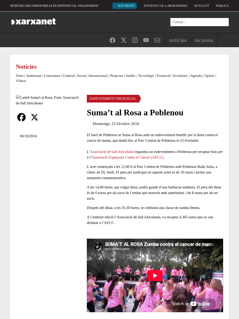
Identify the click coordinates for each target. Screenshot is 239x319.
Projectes (116, 76)
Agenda (196, 76)
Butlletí (201, 5)
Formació (164, 76)
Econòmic (180, 76)
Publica (222, 5)
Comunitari (52, 76)
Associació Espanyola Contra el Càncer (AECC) (127, 157)
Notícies (178, 40)
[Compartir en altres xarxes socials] (47, 117)
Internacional (98, 76)
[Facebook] (21, 117)
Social (81, 76)
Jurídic (131, 76)
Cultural (68, 76)
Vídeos (21, 81)
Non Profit (126, 5)
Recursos (204, 40)
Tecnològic (146, 76)
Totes (20, 76)
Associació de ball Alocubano (112, 152)
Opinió (209, 76)
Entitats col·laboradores (165, 5)
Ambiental (33, 76)
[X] (34, 117)
